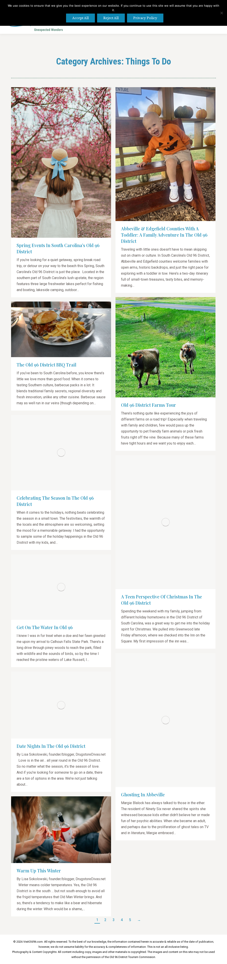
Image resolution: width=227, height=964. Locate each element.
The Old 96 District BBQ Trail (46, 365)
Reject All (111, 18)
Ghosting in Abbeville (143, 794)
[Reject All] (221, 13)
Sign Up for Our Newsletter (168, 28)
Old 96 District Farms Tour (148, 405)
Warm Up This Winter (39, 870)
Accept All (80, 18)
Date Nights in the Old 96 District (51, 746)
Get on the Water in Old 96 (45, 627)
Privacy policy (145, 18)
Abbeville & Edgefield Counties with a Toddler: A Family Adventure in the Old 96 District (164, 234)
